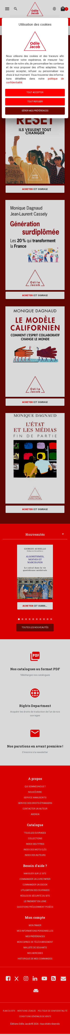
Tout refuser (35, 101)
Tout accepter (35, 92)
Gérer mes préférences (35, 110)
